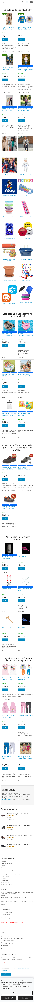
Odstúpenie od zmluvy (7, 884)
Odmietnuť (8, 998)
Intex (25, 195)
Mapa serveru (4, 878)
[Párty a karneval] (25, 271)
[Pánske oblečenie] (25, 143)
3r (27, 781)
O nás (2, 868)
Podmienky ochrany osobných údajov (11, 874)
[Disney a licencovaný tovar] (9, 186)
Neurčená (4, 572)
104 (13, 51)
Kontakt (3, 865)
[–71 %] (9, 580)
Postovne (3, 861)
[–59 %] (25, 59)
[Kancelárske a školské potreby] (9, 250)
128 (3, 51)
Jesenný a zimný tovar (9, 303)
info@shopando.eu (8, 940)
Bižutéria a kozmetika (26, 216)
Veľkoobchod (4, 880)
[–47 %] (25, 325)
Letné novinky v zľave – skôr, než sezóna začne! (13, 897)
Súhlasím (25, 998)
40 (8, 490)
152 (23, 92)
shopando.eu (6, 948)
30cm (3, 651)
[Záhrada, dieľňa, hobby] (9, 271)
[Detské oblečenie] (9, 165)
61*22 (20, 397)
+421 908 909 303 (8, 943)
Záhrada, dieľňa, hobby (9, 280)
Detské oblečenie (9, 174)
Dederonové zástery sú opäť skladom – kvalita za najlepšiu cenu (17, 902)
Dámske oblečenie (9, 153)
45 (5, 490)
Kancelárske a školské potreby (9, 260)
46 (2, 490)
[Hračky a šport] (25, 229)
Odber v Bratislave (7, 799)
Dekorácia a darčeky (9, 238)
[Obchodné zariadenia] (25, 250)
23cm (19, 438)
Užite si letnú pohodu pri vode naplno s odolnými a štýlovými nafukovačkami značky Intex (17, 892)
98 (19, 51)
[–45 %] (9, 325)
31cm (19, 572)
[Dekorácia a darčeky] (9, 229)
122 (3, 133)
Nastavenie (17, 993)
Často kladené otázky (6, 863)
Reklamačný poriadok (6, 872)
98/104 (3, 92)
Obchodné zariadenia (26, 259)
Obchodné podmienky (7, 870)
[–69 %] (9, 100)
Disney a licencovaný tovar (9, 195)
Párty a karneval (25, 280)
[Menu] (31, 2)
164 (19, 92)
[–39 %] (25, 405)
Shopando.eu (6, 945)
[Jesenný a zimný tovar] (9, 293)
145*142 (20, 358)
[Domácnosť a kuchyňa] (9, 207)
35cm (19, 651)
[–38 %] (9, 366)
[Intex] (25, 186)
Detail (5, 39)
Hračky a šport (26, 238)
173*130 (4, 358)
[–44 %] (9, 405)
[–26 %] (25, 459)
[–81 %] (9, 548)
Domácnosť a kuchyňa (9, 216)
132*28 (4, 397)
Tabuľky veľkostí (5, 882)
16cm (3, 611)
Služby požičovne (5, 876)
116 (6, 51)
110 (10, 51)
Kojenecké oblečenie (25, 174)
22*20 (3, 438)
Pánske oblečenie (26, 153)
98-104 (3, 740)
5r (21, 781)
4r (24, 781)
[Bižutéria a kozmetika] (25, 207)
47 (19, 490)
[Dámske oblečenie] (9, 143)
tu (19, 984)
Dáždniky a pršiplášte (26, 302)
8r (18, 781)
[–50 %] (25, 100)
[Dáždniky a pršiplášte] (25, 292)
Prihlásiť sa (5, 974)
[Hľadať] (22, 2)
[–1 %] (9, 459)
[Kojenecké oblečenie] (25, 165)
